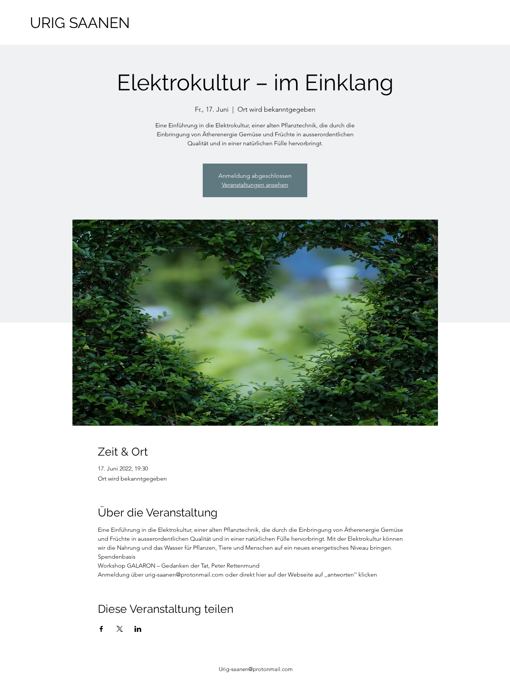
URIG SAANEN (80, 22)
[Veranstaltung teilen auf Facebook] (101, 629)
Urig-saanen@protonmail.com (256, 669)
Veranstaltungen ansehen (255, 184)
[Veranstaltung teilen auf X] (119, 629)
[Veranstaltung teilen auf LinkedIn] (138, 629)
